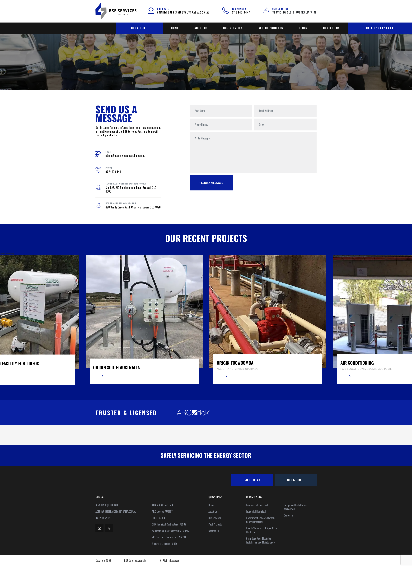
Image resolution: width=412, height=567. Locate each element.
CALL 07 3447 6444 (379, 28)
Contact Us (331, 28)
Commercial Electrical (257, 505)
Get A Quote (295, 480)
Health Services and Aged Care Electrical (261, 530)
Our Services (233, 28)
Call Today (251, 480)
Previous (5, 320)
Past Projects (215, 524)
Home (174, 28)
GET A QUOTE (139, 28)
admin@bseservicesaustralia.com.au (183, 12)
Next (406, 320)
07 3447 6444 (241, 12)
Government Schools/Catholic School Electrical (261, 520)
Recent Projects (270, 28)
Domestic (288, 515)
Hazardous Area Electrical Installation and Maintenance (260, 540)
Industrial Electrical (256, 511)
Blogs (303, 28)
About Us (201, 28)
